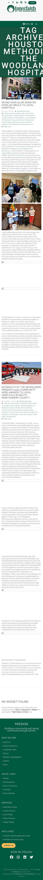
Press (9, 126)
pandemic (5, 412)
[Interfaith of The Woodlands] (21, 9)
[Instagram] (21, 2)
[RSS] (25, 2)
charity (6, 113)
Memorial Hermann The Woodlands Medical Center (17, 410)
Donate (6, 778)
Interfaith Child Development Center (16, 836)
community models (15, 113)
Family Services (9, 811)
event (22, 113)
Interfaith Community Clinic (13, 840)
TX (33, 124)
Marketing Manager (23, 111)
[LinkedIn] (17, 2)
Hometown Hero (9, 405)
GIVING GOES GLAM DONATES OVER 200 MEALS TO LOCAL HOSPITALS (19, 105)
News (5, 765)
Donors (6, 753)
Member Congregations (12, 757)
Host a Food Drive (10, 786)
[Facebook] (13, 2)
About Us (6, 742)
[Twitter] (8, 2)
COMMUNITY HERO (26, 403)
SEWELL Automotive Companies (13, 155)
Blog (5, 126)
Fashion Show (29, 113)
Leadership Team (9, 750)
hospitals (17, 405)
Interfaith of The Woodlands (16, 118)
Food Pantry (8, 815)
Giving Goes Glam (7, 115)
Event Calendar (9, 793)
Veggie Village (8, 822)
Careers (6, 761)
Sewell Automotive (13, 122)
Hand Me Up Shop (10, 807)
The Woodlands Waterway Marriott (20, 124)
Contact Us (8, 845)
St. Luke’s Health (24, 122)
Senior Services (9, 818)
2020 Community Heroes (11, 403)
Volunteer (6, 790)
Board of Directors (10, 746)
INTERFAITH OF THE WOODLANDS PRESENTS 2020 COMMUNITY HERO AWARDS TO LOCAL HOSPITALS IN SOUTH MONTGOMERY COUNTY (21, 392)
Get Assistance (9, 782)
